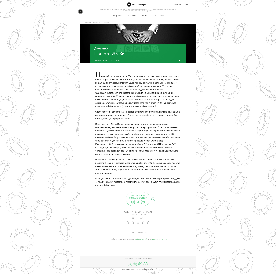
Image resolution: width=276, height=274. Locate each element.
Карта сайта (138, 258)
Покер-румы (117, 16)
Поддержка (147, 258)
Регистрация (176, 4)
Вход (186, 4)
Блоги (153, 16)
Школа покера (132, 16)
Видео (144, 16)
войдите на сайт (141, 239)
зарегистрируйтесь (159, 239)
